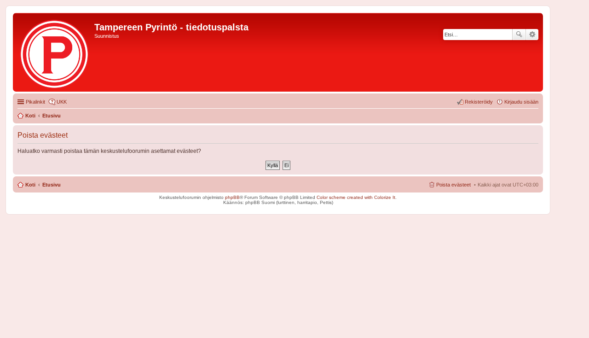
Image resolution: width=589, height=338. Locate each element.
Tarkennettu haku (532, 34)
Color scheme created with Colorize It (356, 197)
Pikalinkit (35, 102)
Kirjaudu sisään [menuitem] (521, 102)
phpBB (232, 197)
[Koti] (54, 52)
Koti (30, 184)
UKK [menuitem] (62, 102)
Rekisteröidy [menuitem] (479, 102)
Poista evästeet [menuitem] (453, 184)
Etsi (519, 34)
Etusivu (51, 184)
